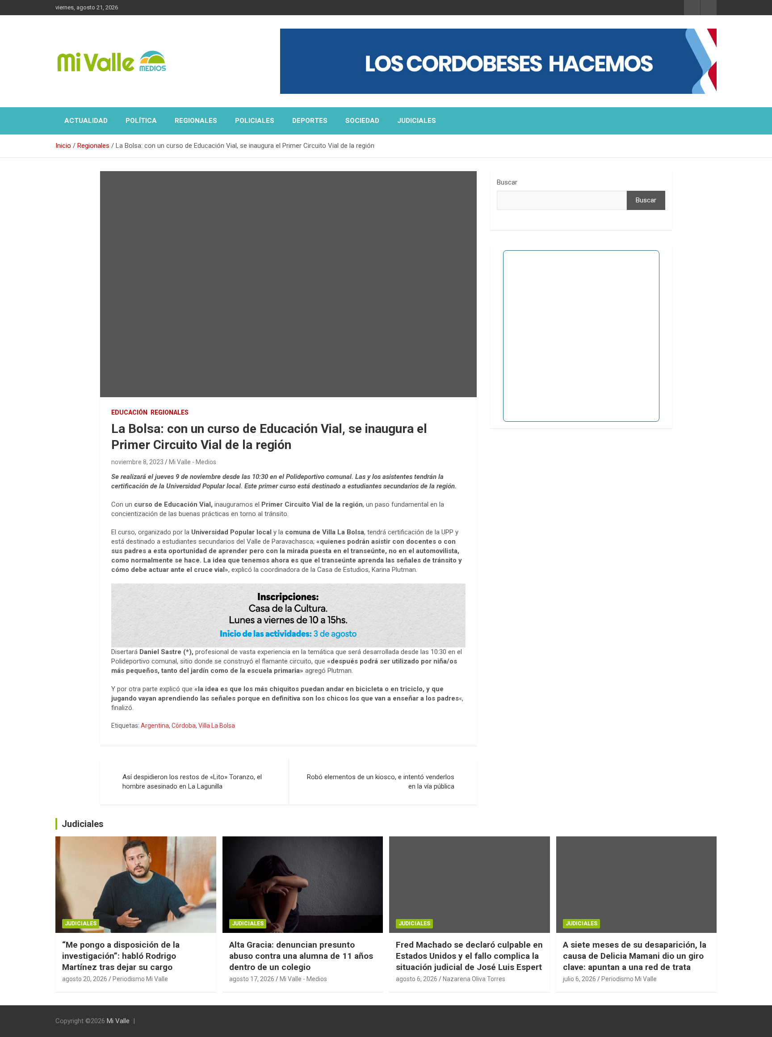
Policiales (254, 121)
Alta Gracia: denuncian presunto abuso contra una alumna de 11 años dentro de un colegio (301, 956)
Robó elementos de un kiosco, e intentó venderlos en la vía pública (380, 781)
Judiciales (416, 121)
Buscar (507, 182)
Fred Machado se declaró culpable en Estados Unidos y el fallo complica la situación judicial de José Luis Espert (469, 956)
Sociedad (362, 121)
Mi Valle (118, 1021)
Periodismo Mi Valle (140, 978)
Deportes (309, 121)
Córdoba (184, 725)
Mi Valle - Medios (192, 462)
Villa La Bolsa (216, 725)
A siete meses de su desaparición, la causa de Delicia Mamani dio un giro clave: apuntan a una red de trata (634, 956)
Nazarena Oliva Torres (474, 978)
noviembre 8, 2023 (137, 462)
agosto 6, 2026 (416, 978)
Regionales (196, 121)
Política (141, 121)
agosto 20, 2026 (84, 978)
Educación (129, 412)
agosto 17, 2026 (251, 978)
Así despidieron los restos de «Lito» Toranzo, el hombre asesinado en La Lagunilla (192, 781)
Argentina (155, 725)
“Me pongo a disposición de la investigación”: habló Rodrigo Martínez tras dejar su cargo (121, 956)
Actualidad (86, 121)
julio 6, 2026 (579, 978)
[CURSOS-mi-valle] (288, 588)
